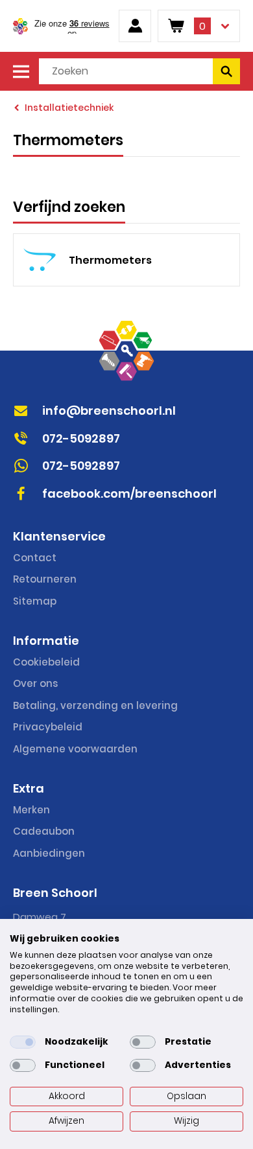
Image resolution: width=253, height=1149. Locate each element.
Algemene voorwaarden (75, 749)
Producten (21, 71)
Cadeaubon (44, 831)
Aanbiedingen (49, 853)
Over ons (35, 683)
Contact (34, 557)
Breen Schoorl (20, 26)
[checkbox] (23, 1042)
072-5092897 (81, 438)
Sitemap (34, 601)
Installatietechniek (69, 107)
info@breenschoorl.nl (109, 410)
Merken (31, 810)
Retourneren (45, 579)
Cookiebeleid (46, 662)
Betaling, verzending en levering (95, 705)
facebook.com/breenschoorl (129, 493)
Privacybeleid (47, 727)
